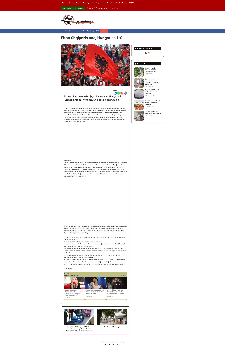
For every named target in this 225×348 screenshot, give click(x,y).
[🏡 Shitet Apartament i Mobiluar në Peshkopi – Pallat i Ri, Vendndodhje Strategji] (139, 83)
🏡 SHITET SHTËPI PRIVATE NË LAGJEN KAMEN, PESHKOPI (151, 70)
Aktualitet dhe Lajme (74, 3)
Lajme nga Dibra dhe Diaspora (92, 3)
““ (68, 268)
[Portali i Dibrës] (77, 19)
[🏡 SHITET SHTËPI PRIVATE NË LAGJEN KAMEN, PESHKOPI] (139, 72)
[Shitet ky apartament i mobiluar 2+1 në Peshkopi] (139, 116)
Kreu (63, 3)
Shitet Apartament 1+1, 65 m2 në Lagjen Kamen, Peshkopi (152, 102)
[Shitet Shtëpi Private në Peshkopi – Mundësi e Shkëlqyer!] (139, 94)
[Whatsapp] (118, 93)
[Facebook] (115, 93)
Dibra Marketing (108, 3)
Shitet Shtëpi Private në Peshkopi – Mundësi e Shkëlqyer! (152, 91)
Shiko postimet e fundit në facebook (73, 8)
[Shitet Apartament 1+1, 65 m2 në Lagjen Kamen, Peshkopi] (139, 105)
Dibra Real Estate (121, 3)
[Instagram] (121, 93)
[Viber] (125, 93)
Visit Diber (132, 3)
